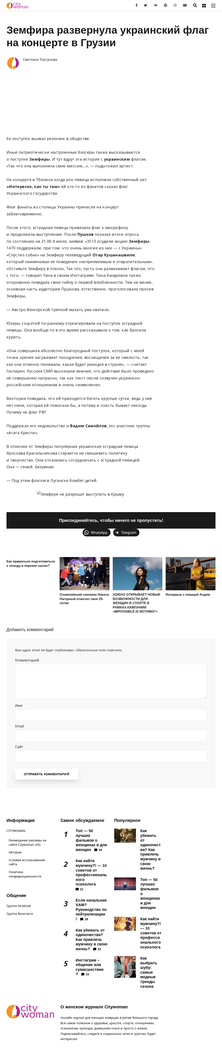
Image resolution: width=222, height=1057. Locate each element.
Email (21, 726)
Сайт (19, 746)
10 (99, 949)
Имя (20, 705)
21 (81, 889)
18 (86, 919)
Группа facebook (19, 906)
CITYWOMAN (16, 831)
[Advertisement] (111, 102)
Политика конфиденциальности (25, 874)
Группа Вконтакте (20, 914)
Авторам (15, 852)
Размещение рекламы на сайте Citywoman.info (27, 842)
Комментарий (28, 660)
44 (100, 850)
